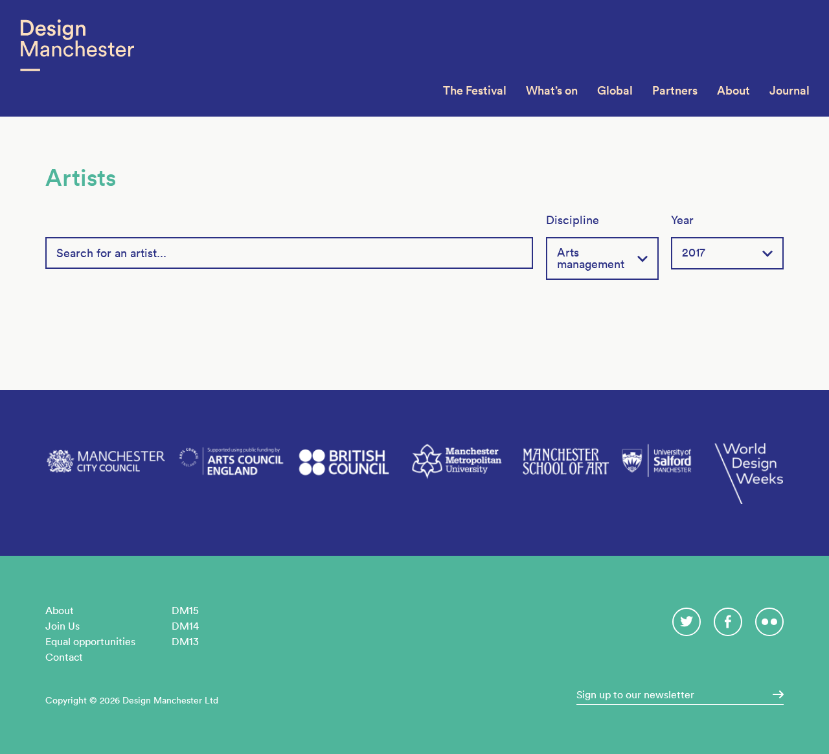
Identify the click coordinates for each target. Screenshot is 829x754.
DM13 (185, 641)
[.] (774, 694)
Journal (789, 90)
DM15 (185, 610)
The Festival (474, 90)
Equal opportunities (90, 641)
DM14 (185, 625)
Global (615, 90)
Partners (675, 90)
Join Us (62, 625)
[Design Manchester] (76, 58)
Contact (64, 656)
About (733, 90)
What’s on (552, 90)
